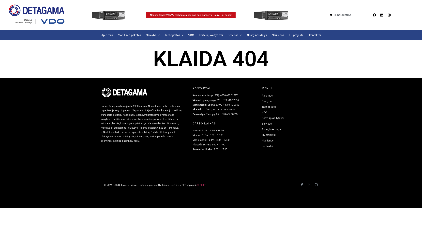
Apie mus (267, 95)
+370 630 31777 (229, 95)
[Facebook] (374, 15)
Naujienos (267, 140)
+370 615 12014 (230, 100)
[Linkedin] (381, 15)
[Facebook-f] (301, 184)
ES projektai (269, 135)
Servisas (267, 123)
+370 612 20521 (231, 104)
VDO (264, 112)
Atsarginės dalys (271, 129)
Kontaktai (267, 146)
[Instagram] (389, 15)
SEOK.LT (201, 185)
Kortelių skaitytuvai (273, 118)
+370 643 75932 (226, 109)
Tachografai (269, 106)
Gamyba (267, 101)
